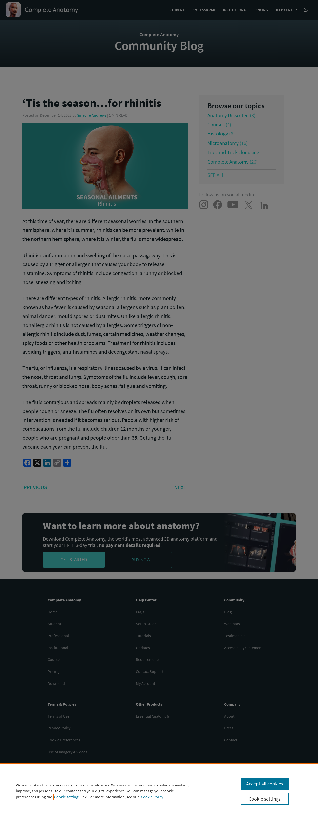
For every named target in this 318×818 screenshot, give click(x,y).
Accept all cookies (264, 784)
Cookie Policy (152, 796)
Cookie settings (67, 796)
